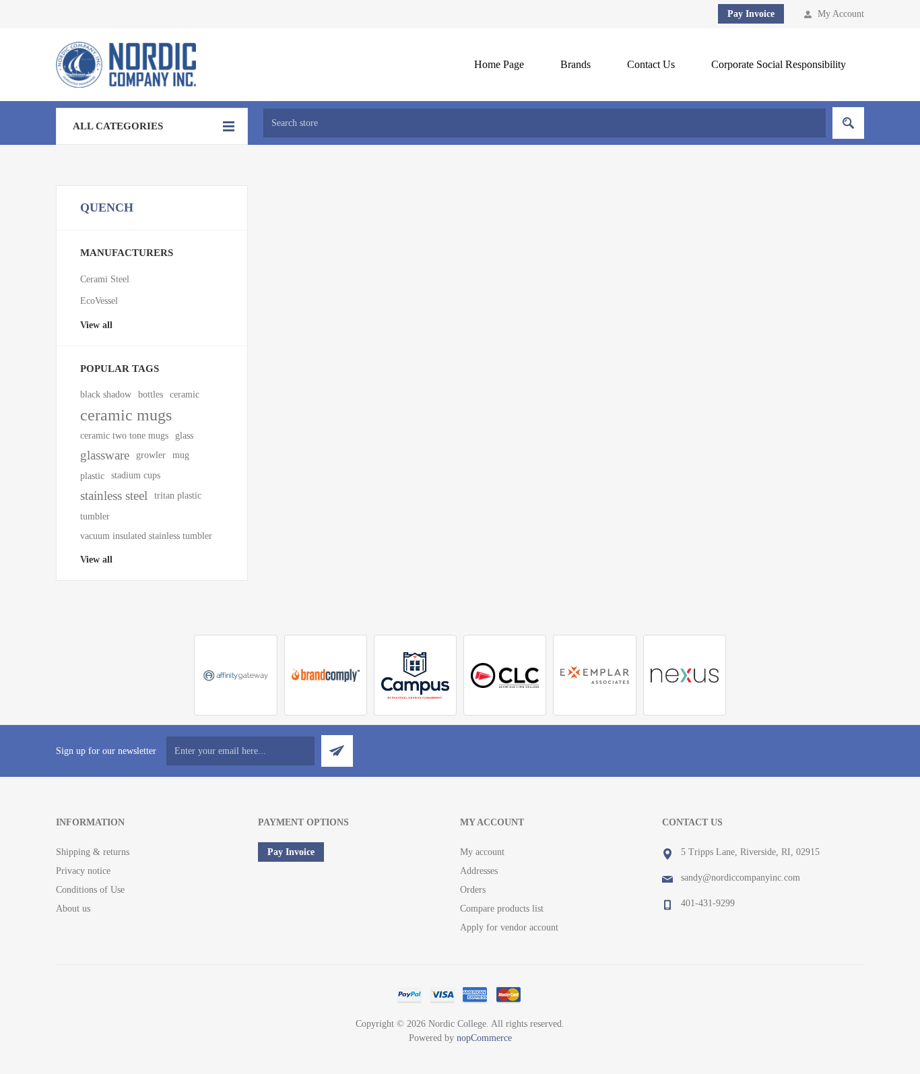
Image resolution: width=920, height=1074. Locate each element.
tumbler (95, 516)
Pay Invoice (751, 14)
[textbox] (544, 122)
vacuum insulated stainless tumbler (146, 536)
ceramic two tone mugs (124, 435)
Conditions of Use (90, 890)
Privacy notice (83, 871)
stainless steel (113, 495)
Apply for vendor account (509, 927)
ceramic (184, 394)
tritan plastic (177, 496)
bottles (150, 394)
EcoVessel (99, 301)
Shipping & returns (92, 852)
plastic (92, 475)
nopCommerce (484, 1038)
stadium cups (135, 475)
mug (180, 455)
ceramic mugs (126, 415)
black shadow (105, 394)
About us (73, 909)
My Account (841, 14)
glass (184, 435)
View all (96, 325)
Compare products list (502, 909)
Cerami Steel (104, 279)
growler (151, 455)
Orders (473, 890)
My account (482, 852)
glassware (104, 455)
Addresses (479, 871)
